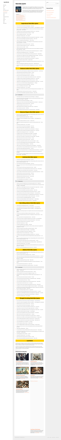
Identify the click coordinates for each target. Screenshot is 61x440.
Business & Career (5, 11)
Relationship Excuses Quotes (50, 10)
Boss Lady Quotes (19, 361)
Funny (4, 15)
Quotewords (18, 437)
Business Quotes (34, 361)
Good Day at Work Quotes (35, 429)
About (48, 437)
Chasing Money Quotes (20, 375)
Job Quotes (33, 375)
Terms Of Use (57, 437)
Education (4, 19)
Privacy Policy (53, 437)
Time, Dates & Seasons (6, 10)
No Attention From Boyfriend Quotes (51, 17)
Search (47, 2)
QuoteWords (6, 2)
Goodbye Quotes (49, 15)
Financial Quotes (19, 389)
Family (4, 6)
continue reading (23, 378)
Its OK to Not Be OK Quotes (50, 12)
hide (19, 14)
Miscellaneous (4, 23)
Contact (50, 437)
